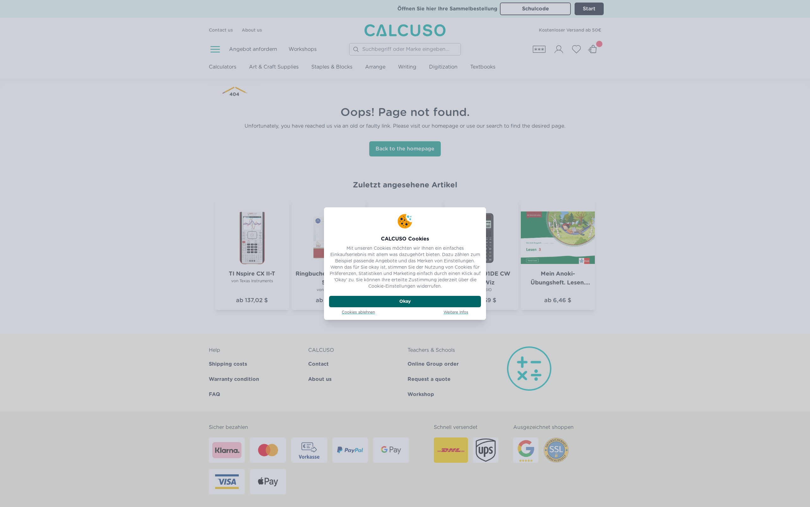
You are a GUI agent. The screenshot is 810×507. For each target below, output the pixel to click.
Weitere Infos (456, 312)
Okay (405, 301)
